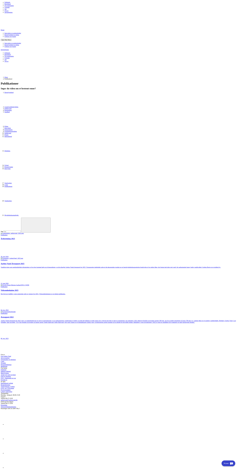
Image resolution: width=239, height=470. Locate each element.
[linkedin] (18, 424)
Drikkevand (7, 108)
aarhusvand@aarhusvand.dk (9, 400)
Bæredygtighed (9, 92)
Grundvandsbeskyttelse (11, 107)
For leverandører (6, 390)
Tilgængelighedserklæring (8, 407)
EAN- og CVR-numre (7, 388)
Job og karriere (5, 358)
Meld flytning (5, 373)
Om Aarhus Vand (6, 356)
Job (5, 9)
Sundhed (7, 112)
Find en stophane (6, 376)
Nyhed (6, 165)
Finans (6, 135)
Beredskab (7, 4)
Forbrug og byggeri (10, 36)
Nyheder (7, 7)
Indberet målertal (6, 371)
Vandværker (8, 183)
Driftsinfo (7, 2)
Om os (6, 11)
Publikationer (8, 186)
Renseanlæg (8, 110)
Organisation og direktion (8, 359)
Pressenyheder (8, 167)
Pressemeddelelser (6, 364)
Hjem (6, 77)
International (8, 136)
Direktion (7, 151)
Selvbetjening (8, 12)
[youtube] (18, 467)
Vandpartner (8, 201)
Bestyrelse (7, 168)
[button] (6, 40)
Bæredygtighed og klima (11, 35)
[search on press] (36, 225)
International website (7, 383)
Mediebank (4, 366)
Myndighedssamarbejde (11, 215)
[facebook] (18, 439)
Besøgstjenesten (5, 385)
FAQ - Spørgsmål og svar (8, 378)
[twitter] (18, 453)
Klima (6, 126)
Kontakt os (4, 380)
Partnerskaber (8, 130)
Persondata (4, 405)
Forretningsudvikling (10, 131)
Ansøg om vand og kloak (8, 375)
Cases (6, 185)
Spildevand (7, 133)
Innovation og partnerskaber (12, 33)
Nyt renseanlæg (9, 5)
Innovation (7, 128)
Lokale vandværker (6, 391)
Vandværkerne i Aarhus (8, 386)
